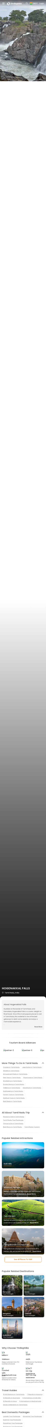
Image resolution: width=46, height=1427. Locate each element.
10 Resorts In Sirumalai (11, 1398)
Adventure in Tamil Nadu (32, 1088)
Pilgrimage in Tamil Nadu (32, 1077)
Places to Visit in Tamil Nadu (13, 1117)
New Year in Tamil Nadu (12, 1077)
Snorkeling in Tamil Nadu (12, 1081)
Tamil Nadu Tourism (32, 1127)
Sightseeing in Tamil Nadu (13, 1091)
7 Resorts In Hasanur (34, 1394)
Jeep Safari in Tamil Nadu (32, 1067)
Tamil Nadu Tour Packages (13, 1120)
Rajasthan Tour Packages (13, 1423)
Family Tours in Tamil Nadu (13, 1094)
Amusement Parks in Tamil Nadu (15, 1074)
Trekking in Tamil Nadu (11, 1088)
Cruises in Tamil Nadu (11, 1067)
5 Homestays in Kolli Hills (31, 1398)
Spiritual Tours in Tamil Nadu (14, 1098)
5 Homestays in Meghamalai (30, 1401)
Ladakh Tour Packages (11, 1416)
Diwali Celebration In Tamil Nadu (15, 1405)
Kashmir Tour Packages (12, 1420)
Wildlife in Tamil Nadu (11, 1071)
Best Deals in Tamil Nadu (12, 1101)
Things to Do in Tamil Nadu (13, 1123)
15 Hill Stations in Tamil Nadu (14, 1394)
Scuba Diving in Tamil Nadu (13, 1084)
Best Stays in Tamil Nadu (12, 1127)
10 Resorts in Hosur (10, 1401)
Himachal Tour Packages (32, 1416)
